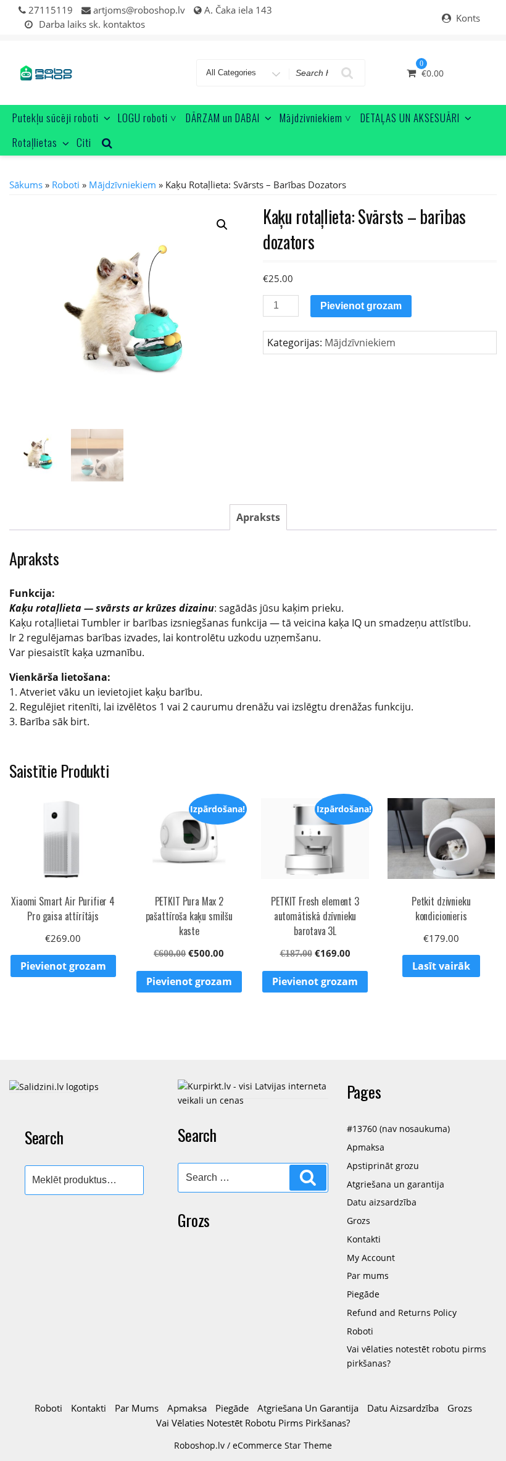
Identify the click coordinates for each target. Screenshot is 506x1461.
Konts (468, 18)
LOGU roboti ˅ (147, 117)
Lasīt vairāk (441, 966)
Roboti (66, 184)
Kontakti (364, 1239)
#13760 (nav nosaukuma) (398, 1128)
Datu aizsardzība (382, 1202)
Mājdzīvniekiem (122, 184)
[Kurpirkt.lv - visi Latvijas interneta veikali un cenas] (253, 1092)
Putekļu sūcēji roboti (55, 117)
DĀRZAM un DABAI (223, 117)
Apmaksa (365, 1147)
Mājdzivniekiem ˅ (316, 117)
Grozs (358, 1220)
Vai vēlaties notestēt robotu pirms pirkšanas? (253, 1423)
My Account (371, 1257)
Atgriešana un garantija (395, 1184)
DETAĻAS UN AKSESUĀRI (410, 117)
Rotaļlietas (34, 142)
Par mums (368, 1275)
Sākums (26, 184)
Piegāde (363, 1294)
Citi (84, 142)
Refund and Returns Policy (402, 1312)
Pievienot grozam (361, 306)
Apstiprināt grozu (383, 1166)
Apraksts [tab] (258, 517)
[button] (222, 225)
